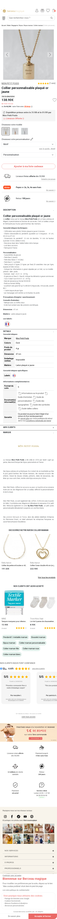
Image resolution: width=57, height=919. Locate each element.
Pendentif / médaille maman (15, 637)
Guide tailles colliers (30, 408)
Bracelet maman (38, 637)
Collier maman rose (31, 649)
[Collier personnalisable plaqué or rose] (15, 131)
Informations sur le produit (33, 393)
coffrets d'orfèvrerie (37, 501)
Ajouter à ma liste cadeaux (28, 166)
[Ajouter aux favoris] (54, 100)
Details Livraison (48, 179)
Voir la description (8, 96)
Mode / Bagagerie (12, 25)
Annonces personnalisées (14, 906)
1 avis (52, 83)
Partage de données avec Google (17, 899)
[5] (21, 628)
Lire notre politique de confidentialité (16, 890)
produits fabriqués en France (16, 517)
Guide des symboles (41, 405)
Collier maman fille (11, 649)
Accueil (4, 25)
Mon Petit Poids (22, 338)
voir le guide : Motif (47, 149)
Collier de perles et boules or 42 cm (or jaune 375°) (21, 565)
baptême (41, 487)
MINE (4, 619)
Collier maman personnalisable (32, 643)
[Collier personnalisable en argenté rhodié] (24, 131)
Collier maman (38, 25)
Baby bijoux (6, 563)
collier (25, 506)
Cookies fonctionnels (12, 901)
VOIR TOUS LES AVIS (28, 717)
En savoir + (50, 190)
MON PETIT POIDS (10, 83)
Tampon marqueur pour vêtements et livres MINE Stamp (23, 621)
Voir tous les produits (46, 577)
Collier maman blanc (11, 654)
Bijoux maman (28, 25)
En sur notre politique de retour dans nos (35, 419)
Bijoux (21, 25)
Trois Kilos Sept (36, 619)
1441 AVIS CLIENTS (38, 668)
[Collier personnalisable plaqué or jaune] (6, 131)
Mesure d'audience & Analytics (16, 903)
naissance (25, 487)
